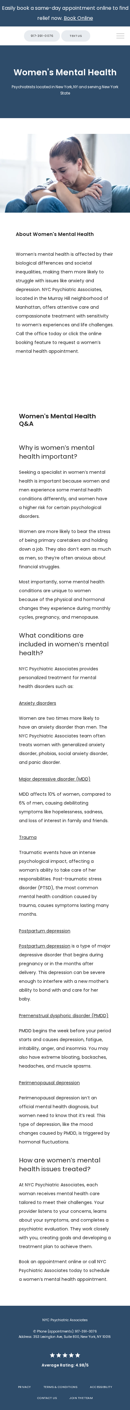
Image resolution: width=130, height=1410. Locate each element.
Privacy (24, 1387)
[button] (120, 36)
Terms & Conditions (60, 1387)
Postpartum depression (44, 946)
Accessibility (101, 1387)
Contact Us (47, 1398)
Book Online (78, 18)
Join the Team (81, 1398)
